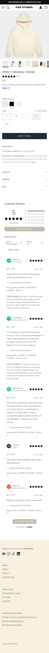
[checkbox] (13, 249)
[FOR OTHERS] (24, 7)
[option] (24, 35)
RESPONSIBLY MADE (11, 593)
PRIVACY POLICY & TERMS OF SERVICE (19, 617)
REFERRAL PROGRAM (11, 625)
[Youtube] (3, 553)
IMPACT (5, 573)
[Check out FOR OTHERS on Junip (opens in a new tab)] (30, 527)
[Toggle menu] (3, 7)
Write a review (24, 229)
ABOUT (5, 565)
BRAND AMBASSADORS (12, 621)
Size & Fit (6, 172)
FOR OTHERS (12, 644)
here (34, 162)
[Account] (40, 7)
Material (5, 179)
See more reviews (24, 521)
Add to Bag (24, 136)
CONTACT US (8, 577)
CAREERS (6, 601)
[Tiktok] (13, 553)
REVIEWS (6, 597)
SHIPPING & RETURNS (12, 613)
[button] (11, 76)
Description (7, 146)
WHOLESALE (7, 589)
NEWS (5, 569)
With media (13, 249)
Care (4, 186)
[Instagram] (8, 553)
